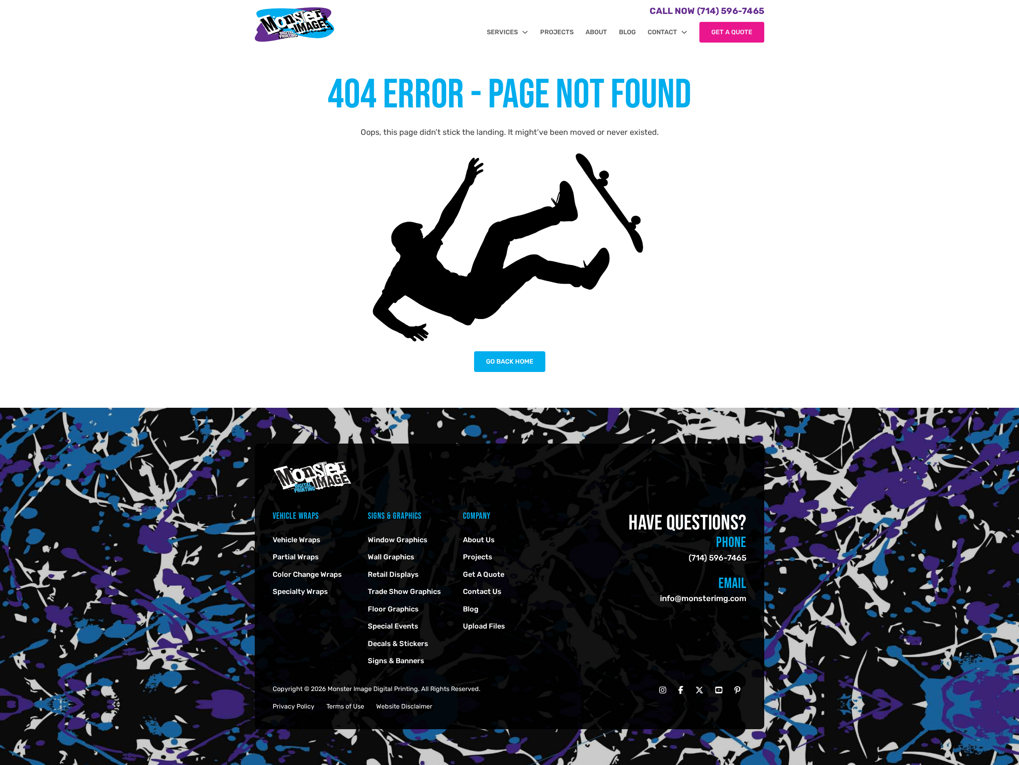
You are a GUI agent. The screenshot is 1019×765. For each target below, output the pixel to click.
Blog (627, 32)
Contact (662, 32)
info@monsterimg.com (703, 598)
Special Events (393, 626)
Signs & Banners (396, 660)
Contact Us (482, 591)
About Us (479, 539)
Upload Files (484, 626)
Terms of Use (345, 706)
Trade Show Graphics (404, 591)
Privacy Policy (293, 706)
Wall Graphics (391, 557)
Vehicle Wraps (296, 539)
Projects (557, 32)
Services (502, 32)
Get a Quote (731, 32)
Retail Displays (393, 574)
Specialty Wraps (300, 591)
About (596, 32)
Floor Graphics (393, 609)
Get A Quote (483, 574)
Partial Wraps (296, 557)
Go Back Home (509, 361)
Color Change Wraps (307, 574)
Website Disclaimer (404, 706)
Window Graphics (398, 539)
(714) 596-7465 (717, 558)
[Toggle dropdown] (525, 32)
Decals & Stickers (398, 643)
